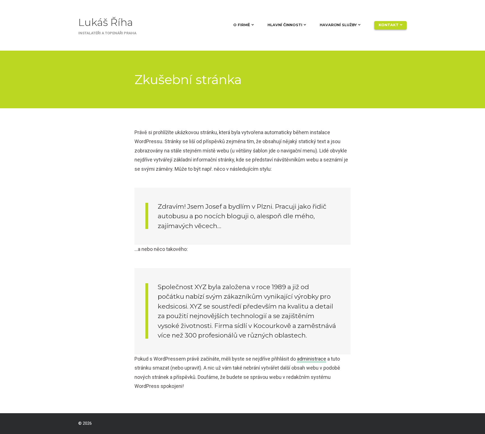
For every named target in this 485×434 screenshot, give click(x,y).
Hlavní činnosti (284, 25)
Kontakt (389, 25)
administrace (311, 359)
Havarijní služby (338, 25)
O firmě (241, 25)
